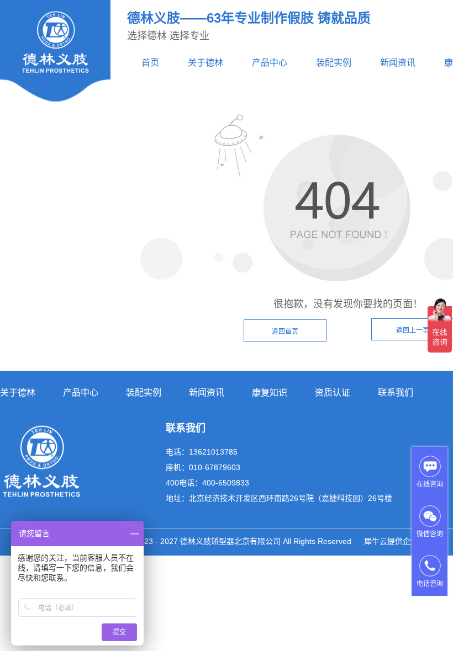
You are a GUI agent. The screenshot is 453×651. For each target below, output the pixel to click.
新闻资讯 (397, 62)
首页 (150, 62)
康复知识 (269, 392)
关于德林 (205, 62)
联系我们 (395, 392)
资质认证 (332, 392)
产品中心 (269, 62)
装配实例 (333, 62)
